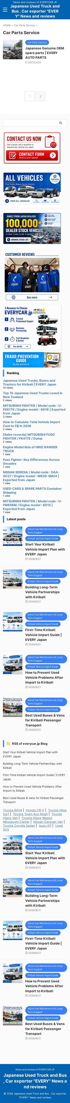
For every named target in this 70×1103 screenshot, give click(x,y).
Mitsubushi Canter (16, 822)
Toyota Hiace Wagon (37, 818)
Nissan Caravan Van (48, 822)
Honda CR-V (35, 810)
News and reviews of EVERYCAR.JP (35, 1069)
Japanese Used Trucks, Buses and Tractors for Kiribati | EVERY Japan (29, 382)
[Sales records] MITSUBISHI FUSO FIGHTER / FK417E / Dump (29, 436)
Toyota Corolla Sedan (19, 826)
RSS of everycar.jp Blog (29, 743)
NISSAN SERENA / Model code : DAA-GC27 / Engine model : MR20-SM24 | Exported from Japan (31, 476)
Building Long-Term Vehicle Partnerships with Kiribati (42, 592)
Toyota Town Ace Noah (30, 814)
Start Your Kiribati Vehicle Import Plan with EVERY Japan (45, 549)
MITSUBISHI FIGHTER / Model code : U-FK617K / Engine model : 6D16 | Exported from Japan (34, 409)
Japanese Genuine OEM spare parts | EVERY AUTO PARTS (44, 52)
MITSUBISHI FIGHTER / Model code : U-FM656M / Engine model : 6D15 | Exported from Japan (32, 505)
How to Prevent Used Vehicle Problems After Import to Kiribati (44, 677)
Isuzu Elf (45, 826)
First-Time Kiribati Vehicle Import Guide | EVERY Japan (43, 635)
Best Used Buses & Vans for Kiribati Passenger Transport (45, 720)
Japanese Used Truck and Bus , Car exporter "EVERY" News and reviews (35, 11)
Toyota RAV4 (12, 810)
